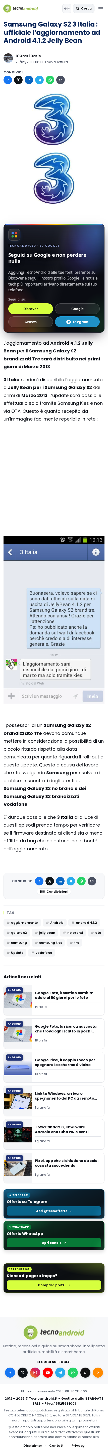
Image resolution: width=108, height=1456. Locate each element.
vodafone (44, 953)
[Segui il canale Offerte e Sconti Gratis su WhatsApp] (73, 1373)
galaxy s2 (19, 933)
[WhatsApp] (50, 80)
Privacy (78, 1445)
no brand (75, 933)
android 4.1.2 (86, 922)
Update (17, 953)
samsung (19, 943)
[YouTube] (48, 1373)
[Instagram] (35, 1373)
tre (76, 943)
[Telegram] (39, 80)
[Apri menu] (100, 8)
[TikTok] (85, 1373)
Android (57, 922)
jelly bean (47, 933)
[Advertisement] (54, 447)
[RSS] (98, 1373)
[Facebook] (8, 80)
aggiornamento (24, 922)
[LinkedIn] (29, 80)
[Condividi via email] (60, 80)
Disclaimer (32, 1445)
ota (98, 933)
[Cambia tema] (66, 8)
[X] (18, 80)
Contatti (57, 1445)
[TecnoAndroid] (23, 8)
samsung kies (50, 943)
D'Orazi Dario (28, 55)
